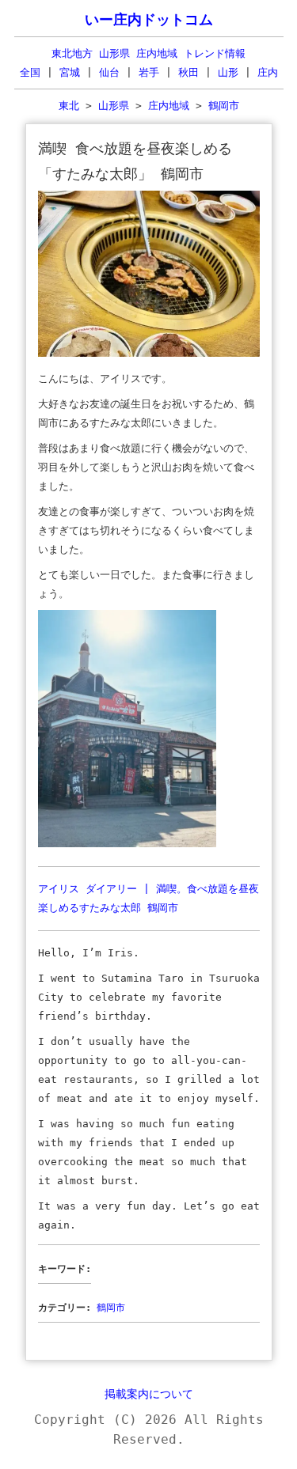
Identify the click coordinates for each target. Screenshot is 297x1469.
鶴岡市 (223, 106)
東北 (69, 106)
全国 (30, 72)
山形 (228, 72)
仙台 (109, 72)
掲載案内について (149, 1394)
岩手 (149, 72)
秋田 (188, 72)
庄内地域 (168, 106)
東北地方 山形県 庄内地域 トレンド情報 (148, 53)
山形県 (113, 106)
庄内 (267, 72)
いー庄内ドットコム (149, 20)
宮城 (69, 72)
